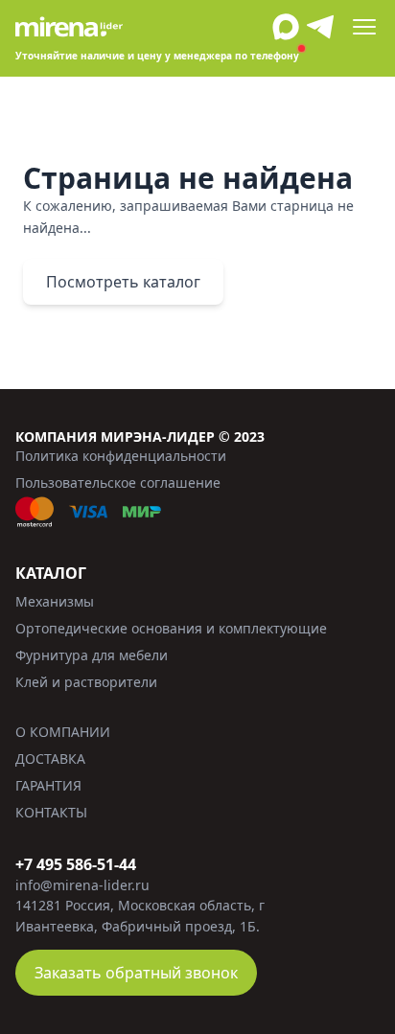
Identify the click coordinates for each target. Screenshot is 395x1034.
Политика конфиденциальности (120, 456)
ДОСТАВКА (50, 758)
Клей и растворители (86, 682)
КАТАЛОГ (50, 573)
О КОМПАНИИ (62, 732)
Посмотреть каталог (123, 281)
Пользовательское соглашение (118, 482)
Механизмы (54, 601)
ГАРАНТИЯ (48, 785)
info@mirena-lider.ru (82, 885)
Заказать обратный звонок (136, 972)
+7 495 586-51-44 (75, 864)
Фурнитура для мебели (91, 655)
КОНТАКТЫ (51, 812)
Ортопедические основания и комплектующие (171, 628)
